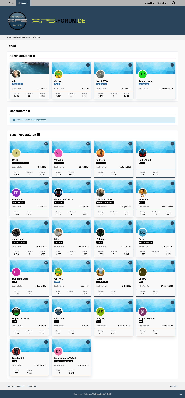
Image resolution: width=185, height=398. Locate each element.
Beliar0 (142, 279)
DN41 (15, 160)
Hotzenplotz (145, 160)
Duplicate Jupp (20, 279)
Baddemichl (18, 358)
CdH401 (58, 81)
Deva (141, 239)
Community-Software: (92, 394)
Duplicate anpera (21, 318)
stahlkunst (18, 239)
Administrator (146, 81)
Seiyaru (100, 318)
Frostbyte (17, 199)
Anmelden (149, 3)
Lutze (99, 279)
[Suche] (173, 3)
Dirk (56, 239)
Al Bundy (144, 199)
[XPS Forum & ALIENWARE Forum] (92, 20)
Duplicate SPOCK (63, 199)
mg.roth (100, 160)
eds (14, 81)
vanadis (58, 160)
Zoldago (100, 239)
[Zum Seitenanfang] (181, 394)
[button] (46, 65)
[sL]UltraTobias (147, 318)
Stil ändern (173, 386)
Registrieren (162, 3)
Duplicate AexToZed (65, 358)
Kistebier (59, 318)
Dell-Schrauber (104, 199)
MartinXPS (102, 81)
